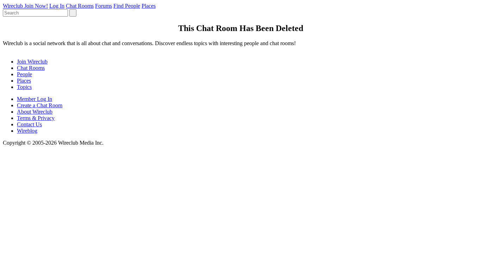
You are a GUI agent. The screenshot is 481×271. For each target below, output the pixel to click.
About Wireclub (34, 112)
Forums (103, 6)
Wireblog (27, 131)
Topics (24, 87)
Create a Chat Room (39, 105)
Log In (56, 6)
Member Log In (34, 99)
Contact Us (29, 124)
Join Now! (36, 6)
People (24, 74)
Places (149, 6)
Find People (126, 6)
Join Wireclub (32, 62)
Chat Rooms (80, 6)
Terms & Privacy (36, 118)
